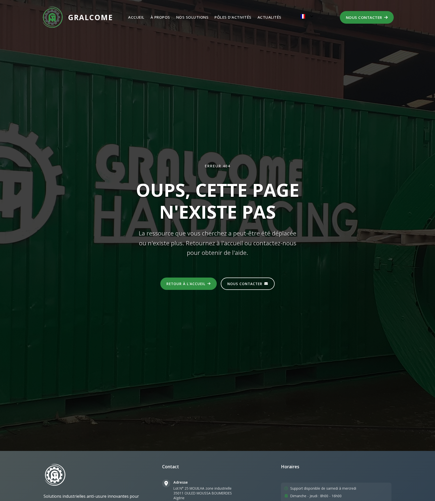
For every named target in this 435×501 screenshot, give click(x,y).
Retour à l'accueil (185, 283)
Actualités (269, 17)
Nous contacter (364, 17)
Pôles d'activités (232, 17)
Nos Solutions (192, 17)
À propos (160, 17)
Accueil (136, 17)
